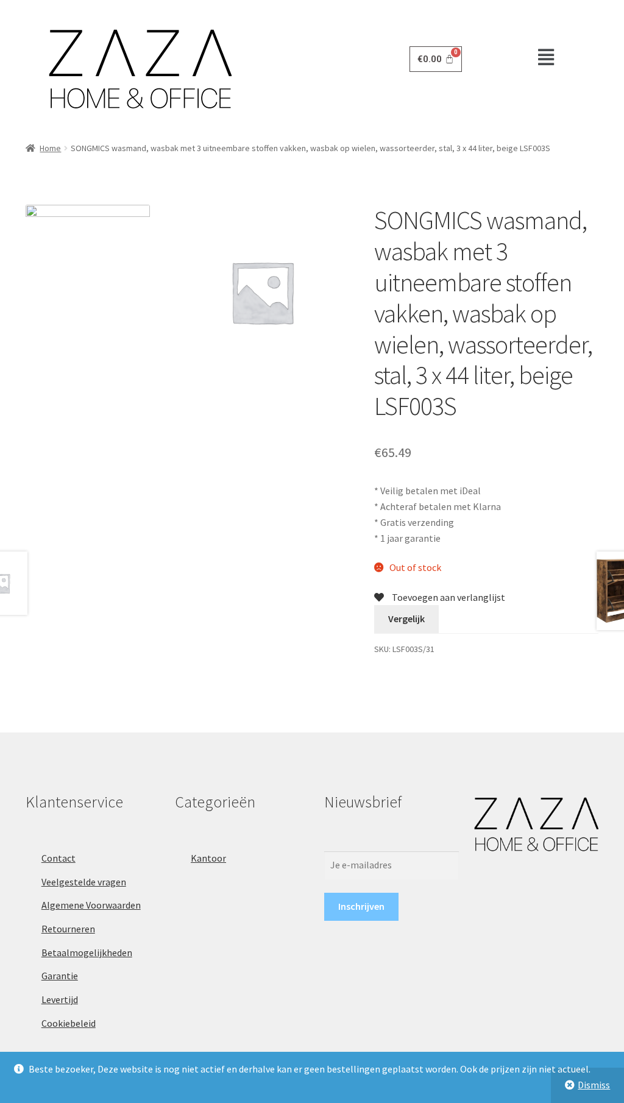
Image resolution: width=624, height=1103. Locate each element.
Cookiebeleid (68, 1023)
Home (50, 148)
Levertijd (59, 999)
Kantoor (208, 858)
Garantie (59, 976)
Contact (58, 858)
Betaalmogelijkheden (86, 952)
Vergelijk (406, 618)
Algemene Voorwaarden (91, 905)
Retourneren (68, 929)
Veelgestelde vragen (83, 882)
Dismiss (594, 1085)
